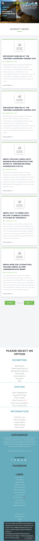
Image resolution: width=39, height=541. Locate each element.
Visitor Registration (19, 393)
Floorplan (19, 378)
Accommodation (19, 487)
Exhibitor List (19, 417)
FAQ (19, 381)
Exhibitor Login (19, 485)
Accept (29, 538)
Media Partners (19, 516)
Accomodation (19, 376)
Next (28, 303)
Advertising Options (20, 368)
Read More (7, 85)
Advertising (19, 480)
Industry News (19, 422)
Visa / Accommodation (19, 403)
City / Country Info (19, 406)
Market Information (19, 505)
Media (20, 519)
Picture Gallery (19, 420)
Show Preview (17, 400)
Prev (11, 303)
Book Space (19, 366)
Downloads (19, 373)
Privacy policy (27, 451)
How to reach (19, 398)
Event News (19, 427)
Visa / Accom (19, 500)
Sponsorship (19, 482)
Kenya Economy (19, 503)
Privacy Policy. (14, 537)
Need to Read (19, 425)
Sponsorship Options (19, 371)
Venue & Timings (19, 395)
